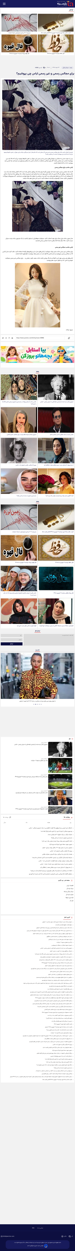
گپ (72, 1236)
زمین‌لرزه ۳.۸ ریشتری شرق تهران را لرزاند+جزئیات (19, 33)
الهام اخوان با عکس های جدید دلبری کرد (26, 626)
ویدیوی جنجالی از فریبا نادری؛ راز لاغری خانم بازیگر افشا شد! (56, 831)
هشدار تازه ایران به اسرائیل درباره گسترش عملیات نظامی (57, 854)
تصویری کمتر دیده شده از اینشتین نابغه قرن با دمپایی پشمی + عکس (56, 402)
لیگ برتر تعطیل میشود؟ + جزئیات (39, 761)
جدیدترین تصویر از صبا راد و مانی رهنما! (26, 496)
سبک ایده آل (70, 889)
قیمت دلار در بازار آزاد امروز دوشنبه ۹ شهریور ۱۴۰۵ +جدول (58, 1027)
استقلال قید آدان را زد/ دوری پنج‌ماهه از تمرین (61, 1056)
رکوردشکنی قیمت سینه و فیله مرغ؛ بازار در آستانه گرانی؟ (59, 1018)
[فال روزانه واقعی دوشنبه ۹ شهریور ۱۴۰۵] (56, 578)
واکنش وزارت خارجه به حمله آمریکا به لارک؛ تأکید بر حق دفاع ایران (57, 1074)
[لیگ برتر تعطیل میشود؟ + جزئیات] (60, 765)
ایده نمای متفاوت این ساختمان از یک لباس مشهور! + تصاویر (37, 701)
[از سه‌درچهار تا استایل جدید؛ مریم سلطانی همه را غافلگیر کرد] (56, 450)
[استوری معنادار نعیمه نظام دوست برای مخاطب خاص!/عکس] (19, 420)
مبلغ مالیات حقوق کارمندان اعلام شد (63, 925)
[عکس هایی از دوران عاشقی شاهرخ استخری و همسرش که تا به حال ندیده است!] (19, 578)
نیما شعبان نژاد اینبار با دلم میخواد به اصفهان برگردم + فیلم (58, 966)
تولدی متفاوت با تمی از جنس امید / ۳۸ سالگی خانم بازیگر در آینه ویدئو (55, 960)
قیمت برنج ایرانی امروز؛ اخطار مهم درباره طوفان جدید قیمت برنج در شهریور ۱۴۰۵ (53, 998)
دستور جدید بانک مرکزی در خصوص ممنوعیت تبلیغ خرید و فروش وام (56, 957)
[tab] (41, 704)
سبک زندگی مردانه (68, 892)
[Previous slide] (3, 672)
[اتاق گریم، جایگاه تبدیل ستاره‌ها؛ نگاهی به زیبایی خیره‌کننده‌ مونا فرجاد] (56, 611)
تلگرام (65, 1236)
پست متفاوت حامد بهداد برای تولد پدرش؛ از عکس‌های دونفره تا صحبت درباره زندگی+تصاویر (51, 995)
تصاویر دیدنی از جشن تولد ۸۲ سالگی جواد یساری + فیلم (57, 848)
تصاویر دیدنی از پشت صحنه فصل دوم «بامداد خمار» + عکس (56, 864)
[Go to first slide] (71, 672)
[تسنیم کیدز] (37, 355)
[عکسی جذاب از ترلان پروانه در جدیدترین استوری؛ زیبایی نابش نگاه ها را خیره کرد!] (19, 387)
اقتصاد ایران (70, 886)
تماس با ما (40, 1228)
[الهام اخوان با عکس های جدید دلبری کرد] (19, 611)
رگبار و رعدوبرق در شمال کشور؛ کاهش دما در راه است (60, 1015)
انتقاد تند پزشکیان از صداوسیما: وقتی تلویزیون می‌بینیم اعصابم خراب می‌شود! (51, 871)
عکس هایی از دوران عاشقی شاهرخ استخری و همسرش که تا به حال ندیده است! (19, 594)
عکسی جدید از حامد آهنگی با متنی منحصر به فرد (61, 435)
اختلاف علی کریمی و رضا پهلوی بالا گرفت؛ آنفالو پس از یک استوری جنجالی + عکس (50, 828)
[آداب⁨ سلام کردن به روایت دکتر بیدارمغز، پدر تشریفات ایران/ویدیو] (60, 797)
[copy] (69, 338)
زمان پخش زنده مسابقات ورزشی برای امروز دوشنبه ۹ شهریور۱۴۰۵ (31, 777)
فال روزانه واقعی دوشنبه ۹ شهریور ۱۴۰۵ (63, 593)
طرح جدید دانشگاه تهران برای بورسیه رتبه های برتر (60, 986)
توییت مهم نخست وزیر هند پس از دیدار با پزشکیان (60, 939)
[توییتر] (3, 338)
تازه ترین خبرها (69, 898)
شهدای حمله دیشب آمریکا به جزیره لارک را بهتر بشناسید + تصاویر (57, 922)
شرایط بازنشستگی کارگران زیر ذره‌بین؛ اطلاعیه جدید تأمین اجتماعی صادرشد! (52, 858)
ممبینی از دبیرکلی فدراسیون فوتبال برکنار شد (61, 1021)
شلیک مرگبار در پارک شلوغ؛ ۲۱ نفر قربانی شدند (60, 835)
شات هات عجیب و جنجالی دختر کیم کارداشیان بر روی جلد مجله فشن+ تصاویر (54, 928)
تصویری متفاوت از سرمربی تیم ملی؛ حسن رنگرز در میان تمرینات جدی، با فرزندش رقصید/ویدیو (50, 1042)
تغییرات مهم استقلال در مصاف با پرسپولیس (61, 945)
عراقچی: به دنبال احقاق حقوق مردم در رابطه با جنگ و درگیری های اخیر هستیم (54, 977)
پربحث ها (5, 817)
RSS (33, 1228)
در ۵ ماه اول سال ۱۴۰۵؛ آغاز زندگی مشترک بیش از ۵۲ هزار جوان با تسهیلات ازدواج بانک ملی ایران (49, 931)
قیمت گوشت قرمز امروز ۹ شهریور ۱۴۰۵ (63, 1024)
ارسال (11, 644)
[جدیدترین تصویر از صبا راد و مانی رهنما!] (19, 481)
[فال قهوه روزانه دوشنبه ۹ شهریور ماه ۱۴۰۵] (19, 43)
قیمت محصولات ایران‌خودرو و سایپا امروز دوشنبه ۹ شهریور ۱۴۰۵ (31, 809)
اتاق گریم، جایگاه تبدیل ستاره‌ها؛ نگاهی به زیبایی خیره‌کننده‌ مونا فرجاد (56, 626)
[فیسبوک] (9, 338)
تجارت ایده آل (69, 895)
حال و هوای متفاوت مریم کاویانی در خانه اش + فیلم (60, 974)
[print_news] (12, 338)
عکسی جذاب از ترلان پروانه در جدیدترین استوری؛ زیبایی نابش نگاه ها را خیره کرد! (19, 403)
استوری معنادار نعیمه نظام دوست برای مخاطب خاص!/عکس (21, 435)
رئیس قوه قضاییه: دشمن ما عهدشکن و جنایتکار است (59, 989)
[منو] (4, 4)
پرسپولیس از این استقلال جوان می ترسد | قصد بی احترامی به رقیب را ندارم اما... (53, 1071)
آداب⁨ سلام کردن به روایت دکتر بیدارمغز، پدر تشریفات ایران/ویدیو (31, 793)
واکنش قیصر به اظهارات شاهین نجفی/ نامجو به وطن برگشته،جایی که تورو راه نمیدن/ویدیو (51, 992)
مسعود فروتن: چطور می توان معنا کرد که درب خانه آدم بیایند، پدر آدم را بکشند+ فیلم (52, 934)
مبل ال (71, 901)
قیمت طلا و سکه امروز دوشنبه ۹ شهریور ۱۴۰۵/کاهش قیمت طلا (55, 33)
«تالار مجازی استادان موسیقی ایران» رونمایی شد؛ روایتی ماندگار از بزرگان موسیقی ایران (52, 1004)
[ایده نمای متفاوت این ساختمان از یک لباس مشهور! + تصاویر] (37, 676)
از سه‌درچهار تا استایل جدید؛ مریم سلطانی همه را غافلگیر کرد (58, 465)
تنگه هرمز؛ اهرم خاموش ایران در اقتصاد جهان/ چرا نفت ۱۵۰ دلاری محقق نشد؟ (54, 1065)
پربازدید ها (67, 817)
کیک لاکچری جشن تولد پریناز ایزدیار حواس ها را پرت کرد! (59, 496)
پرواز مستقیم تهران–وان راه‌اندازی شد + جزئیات (61, 1033)
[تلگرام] (6, 338)
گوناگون (71, 10)
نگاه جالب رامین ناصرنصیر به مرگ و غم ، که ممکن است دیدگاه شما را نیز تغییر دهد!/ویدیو (51, 969)
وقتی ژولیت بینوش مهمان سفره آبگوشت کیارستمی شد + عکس (55, 861)
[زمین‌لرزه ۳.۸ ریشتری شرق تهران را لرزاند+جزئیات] (19, 23)
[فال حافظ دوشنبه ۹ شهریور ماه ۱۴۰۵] (56, 43)
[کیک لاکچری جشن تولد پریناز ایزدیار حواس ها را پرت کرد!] (56, 481)
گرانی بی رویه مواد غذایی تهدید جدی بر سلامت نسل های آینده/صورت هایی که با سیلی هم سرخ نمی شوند (47, 983)
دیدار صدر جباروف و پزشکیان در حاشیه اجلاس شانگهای (59, 936)
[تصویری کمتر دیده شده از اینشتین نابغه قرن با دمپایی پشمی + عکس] (56, 387)
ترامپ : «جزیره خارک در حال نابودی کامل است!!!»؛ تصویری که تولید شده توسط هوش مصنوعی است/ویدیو (47, 1036)
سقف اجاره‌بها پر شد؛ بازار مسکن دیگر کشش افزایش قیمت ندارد (57, 1047)
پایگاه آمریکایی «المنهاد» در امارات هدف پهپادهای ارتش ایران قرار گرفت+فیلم (54, 1053)
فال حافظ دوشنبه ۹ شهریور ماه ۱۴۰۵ (55, 53)
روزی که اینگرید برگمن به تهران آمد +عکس (26, 465)
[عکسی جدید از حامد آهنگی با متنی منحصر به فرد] (56, 420)
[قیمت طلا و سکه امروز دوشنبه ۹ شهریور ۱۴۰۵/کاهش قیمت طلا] (56, 23)
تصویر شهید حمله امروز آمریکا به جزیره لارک (60, 844)
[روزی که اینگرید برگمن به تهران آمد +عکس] (19, 450)
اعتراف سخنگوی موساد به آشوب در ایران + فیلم (61, 951)
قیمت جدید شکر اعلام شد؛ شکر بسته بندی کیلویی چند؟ (59, 1030)
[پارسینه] (64, 4)
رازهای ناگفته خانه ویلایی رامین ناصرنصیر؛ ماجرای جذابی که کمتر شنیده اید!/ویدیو (50, 874)
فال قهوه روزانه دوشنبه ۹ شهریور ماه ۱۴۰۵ (19, 53)
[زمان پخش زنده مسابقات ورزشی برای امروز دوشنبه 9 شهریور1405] (60, 781)
